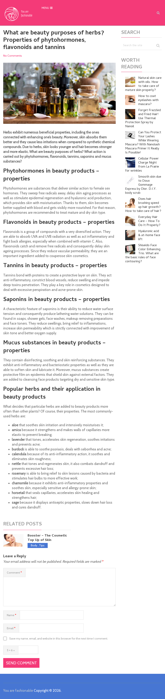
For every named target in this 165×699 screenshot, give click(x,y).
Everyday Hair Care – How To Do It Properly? (149, 221)
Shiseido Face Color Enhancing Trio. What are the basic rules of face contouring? (142, 253)
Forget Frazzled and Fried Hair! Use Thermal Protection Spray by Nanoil (143, 118)
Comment (14, 572)
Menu (45, 8)
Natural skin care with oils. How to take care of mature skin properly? (143, 84)
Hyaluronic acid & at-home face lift (149, 235)
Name (11, 615)
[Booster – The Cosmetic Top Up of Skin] (13, 540)
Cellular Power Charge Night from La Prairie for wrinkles (142, 165)
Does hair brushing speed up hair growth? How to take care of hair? (143, 205)
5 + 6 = (11, 650)
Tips (41, 545)
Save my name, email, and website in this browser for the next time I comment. (58, 638)
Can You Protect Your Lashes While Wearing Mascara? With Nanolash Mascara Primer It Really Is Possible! (143, 142)
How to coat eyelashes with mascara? (148, 100)
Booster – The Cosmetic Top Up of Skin (47, 538)
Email (11, 628)
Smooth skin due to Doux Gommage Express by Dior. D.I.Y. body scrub (143, 185)
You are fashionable (18, 691)
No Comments (12, 55)
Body (34, 545)
